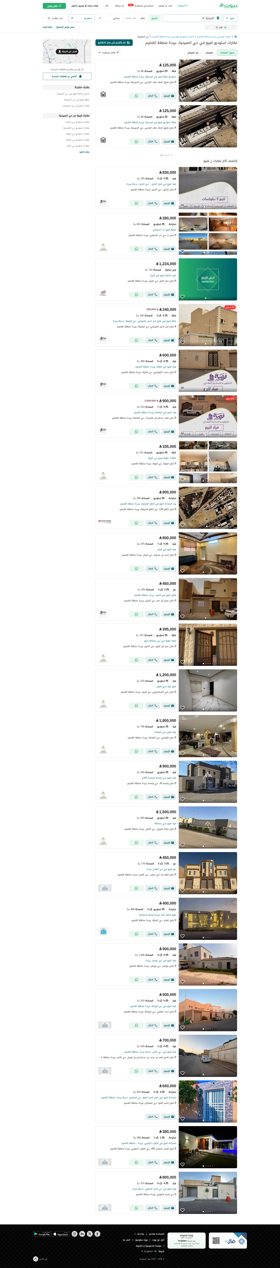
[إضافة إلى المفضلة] (182, 98)
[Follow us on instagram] (74, 1236)
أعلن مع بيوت (158, 1240)
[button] (230, 18)
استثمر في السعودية (141, 5)
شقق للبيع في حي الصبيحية (76, 100)
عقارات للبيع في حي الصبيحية (76, 106)
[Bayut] (227, 5)
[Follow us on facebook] (97, 1236)
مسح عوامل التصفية (65, 27)
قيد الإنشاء (130, 18)
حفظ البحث (47, 27)
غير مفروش (193, 52)
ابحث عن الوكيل (165, 6)
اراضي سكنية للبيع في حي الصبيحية (73, 94)
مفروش (209, 52)
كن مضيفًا (119, 6)
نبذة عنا (140, 1234)
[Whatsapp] (136, 96)
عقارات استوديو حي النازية (77, 140)
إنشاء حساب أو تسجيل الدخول (84, 6)
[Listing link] (166, 81)
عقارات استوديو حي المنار (78, 146)
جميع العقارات (227, 52)
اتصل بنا (126, 1240)
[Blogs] (182, 6)
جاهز (143, 18)
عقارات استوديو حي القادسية (76, 128)
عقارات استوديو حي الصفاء (77, 122)
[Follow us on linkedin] (82, 1236)
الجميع (155, 18)
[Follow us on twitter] (90, 1236)
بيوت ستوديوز (141, 1240)
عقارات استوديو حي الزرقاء (77, 134)
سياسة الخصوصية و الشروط (149, 1246)
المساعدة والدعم (156, 1234)
